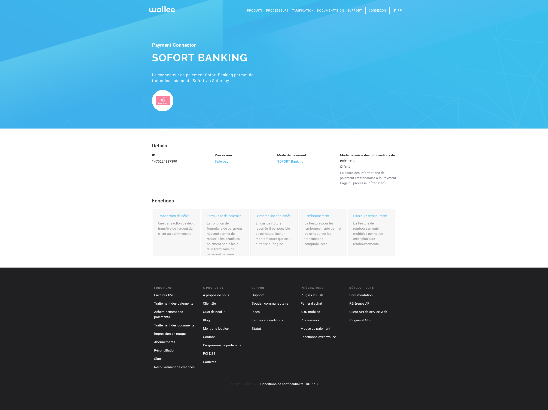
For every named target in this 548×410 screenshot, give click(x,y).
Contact (209, 337)
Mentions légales (216, 328)
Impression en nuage (170, 334)
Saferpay (221, 161)
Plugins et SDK (312, 295)
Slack (158, 359)
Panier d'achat (311, 303)
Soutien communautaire (270, 303)
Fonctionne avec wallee (318, 337)
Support (354, 10)
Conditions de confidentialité (281, 384)
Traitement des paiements (173, 303)
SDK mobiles (310, 312)
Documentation (330, 10)
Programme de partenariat (223, 345)
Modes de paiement (315, 328)
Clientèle (209, 303)
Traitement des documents (174, 325)
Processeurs (277, 10)
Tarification (303, 10)
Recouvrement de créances (174, 367)
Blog (206, 320)
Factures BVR (164, 295)
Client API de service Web (368, 312)
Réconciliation (165, 350)
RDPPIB (312, 384)
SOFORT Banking (290, 161)
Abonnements (164, 342)
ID (153, 155)
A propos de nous (216, 295)
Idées (256, 312)
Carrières (209, 362)
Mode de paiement (291, 155)
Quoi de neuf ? (214, 312)
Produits (255, 10)
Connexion (377, 10)
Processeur (223, 155)
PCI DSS (209, 354)
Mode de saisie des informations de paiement (367, 157)
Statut (256, 328)
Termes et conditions (267, 320)
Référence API (359, 303)
